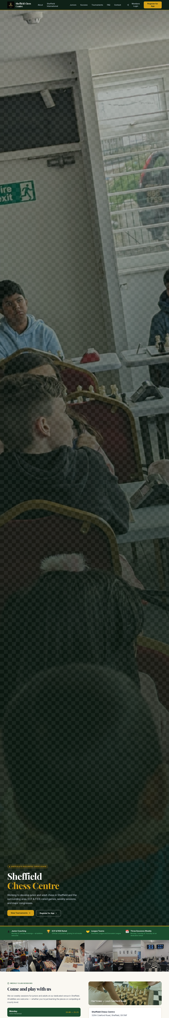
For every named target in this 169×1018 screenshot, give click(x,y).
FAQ (108, 5)
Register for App (152, 5)
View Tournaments (19, 913)
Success (84, 5)
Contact (117, 5)
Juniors (73, 5)
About (40, 5)
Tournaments (97, 5)
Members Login (136, 5)
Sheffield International (52, 5)
